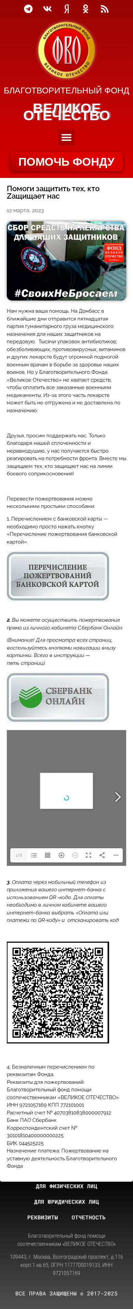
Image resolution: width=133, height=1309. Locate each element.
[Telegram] (28, 9)
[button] (66, 137)
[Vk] (47, 9)
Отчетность (89, 1217)
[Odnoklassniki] (85, 9)
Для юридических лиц (66, 1201)
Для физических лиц (66, 1185)
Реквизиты (42, 1217)
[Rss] (105, 9)
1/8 (19, 855)
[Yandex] (66, 9)
